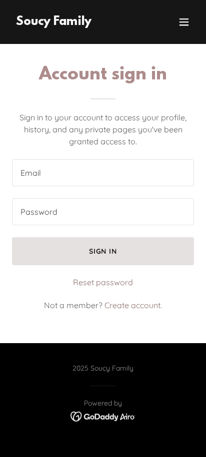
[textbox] (103, 172)
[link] (54, 22)
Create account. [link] (133, 305)
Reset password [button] (103, 282)
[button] (184, 22)
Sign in (103, 251)
